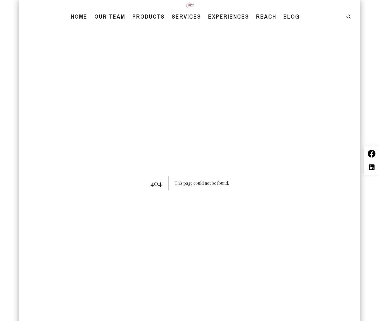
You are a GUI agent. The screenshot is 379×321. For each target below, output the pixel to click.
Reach (266, 16)
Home (79, 16)
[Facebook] (371, 154)
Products (148, 16)
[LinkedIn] (371, 167)
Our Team (109, 16)
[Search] (348, 16)
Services (186, 16)
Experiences (228, 16)
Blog (291, 16)
